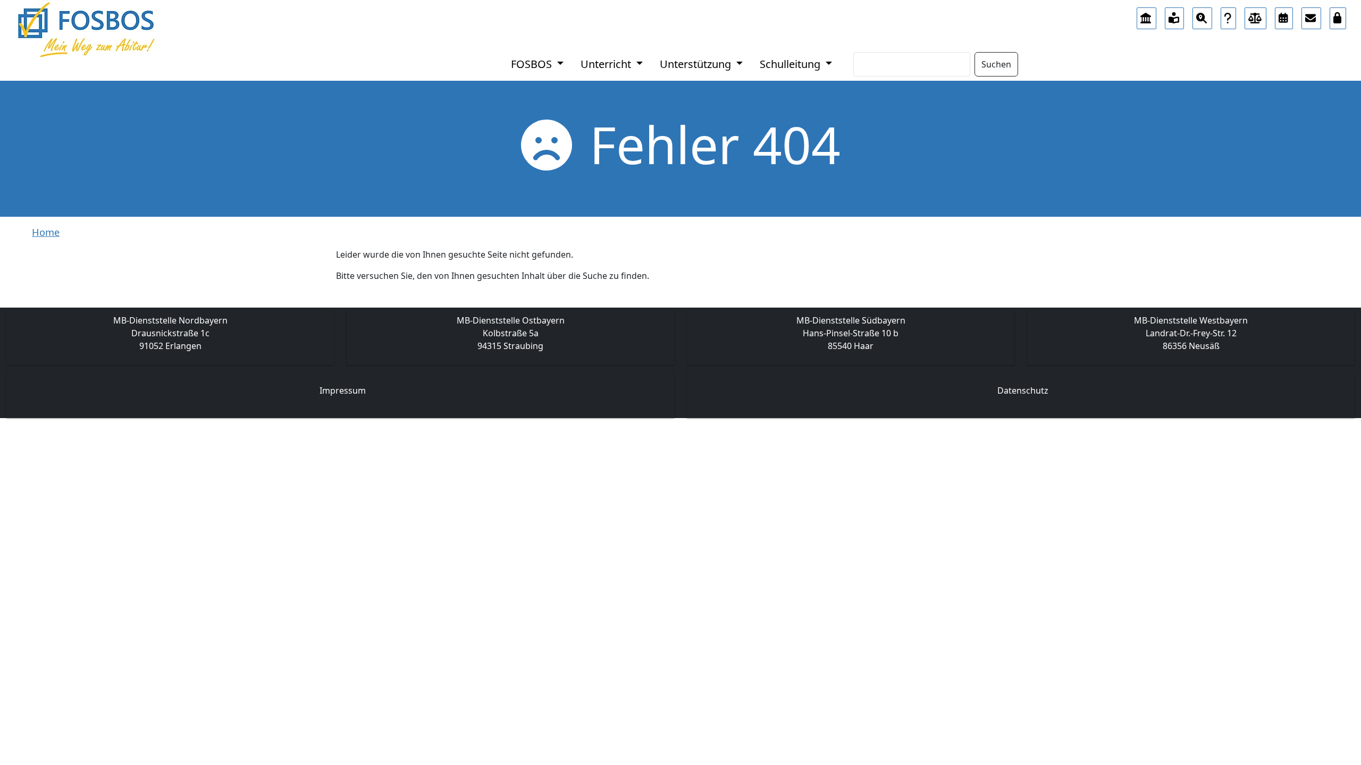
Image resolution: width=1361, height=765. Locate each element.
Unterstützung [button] (697, 64)
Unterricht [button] (607, 64)
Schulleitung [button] (791, 64)
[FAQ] (1228, 15)
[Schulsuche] (1202, 15)
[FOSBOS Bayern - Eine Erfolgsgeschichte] (1146, 15)
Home (46, 232)
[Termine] (1284, 15)
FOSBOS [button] (533, 64)
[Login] (1338, 15)
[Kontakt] (1311, 15)
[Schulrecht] (1256, 15)
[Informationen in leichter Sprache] (1174, 15)
